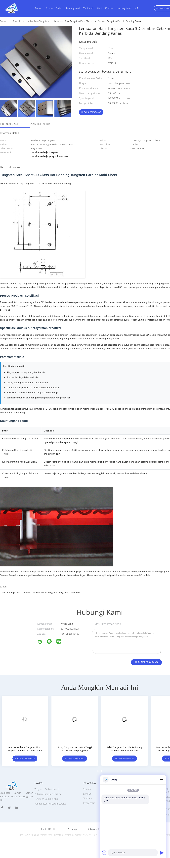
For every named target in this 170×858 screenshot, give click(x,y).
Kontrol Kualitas (105, 8)
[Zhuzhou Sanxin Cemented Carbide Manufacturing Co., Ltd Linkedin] (17, 807)
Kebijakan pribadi (96, 829)
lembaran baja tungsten (45, 592)
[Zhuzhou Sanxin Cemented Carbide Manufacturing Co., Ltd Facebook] (2, 807)
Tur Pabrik (88, 8)
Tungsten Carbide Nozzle (47, 789)
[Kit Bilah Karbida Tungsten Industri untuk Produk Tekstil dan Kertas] (124, 719)
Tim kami (87, 798)
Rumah (38, 8)
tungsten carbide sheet (70, 592)
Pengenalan (89, 803)
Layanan (87, 793)
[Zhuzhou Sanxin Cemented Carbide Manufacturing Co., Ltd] (41, 642)
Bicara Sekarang (91, 112)
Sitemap (72, 829)
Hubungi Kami (124, 8)
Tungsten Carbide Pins (46, 798)
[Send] (161, 852)
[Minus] (162, 780)
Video (59, 8)
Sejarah (87, 789)
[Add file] (104, 852)
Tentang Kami (73, 8)
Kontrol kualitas (49, 829)
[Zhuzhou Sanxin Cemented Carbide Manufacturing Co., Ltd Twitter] (9, 807)
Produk (49, 8)
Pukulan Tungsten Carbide (48, 794)
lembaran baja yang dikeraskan (16, 592)
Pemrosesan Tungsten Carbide (50, 803)
